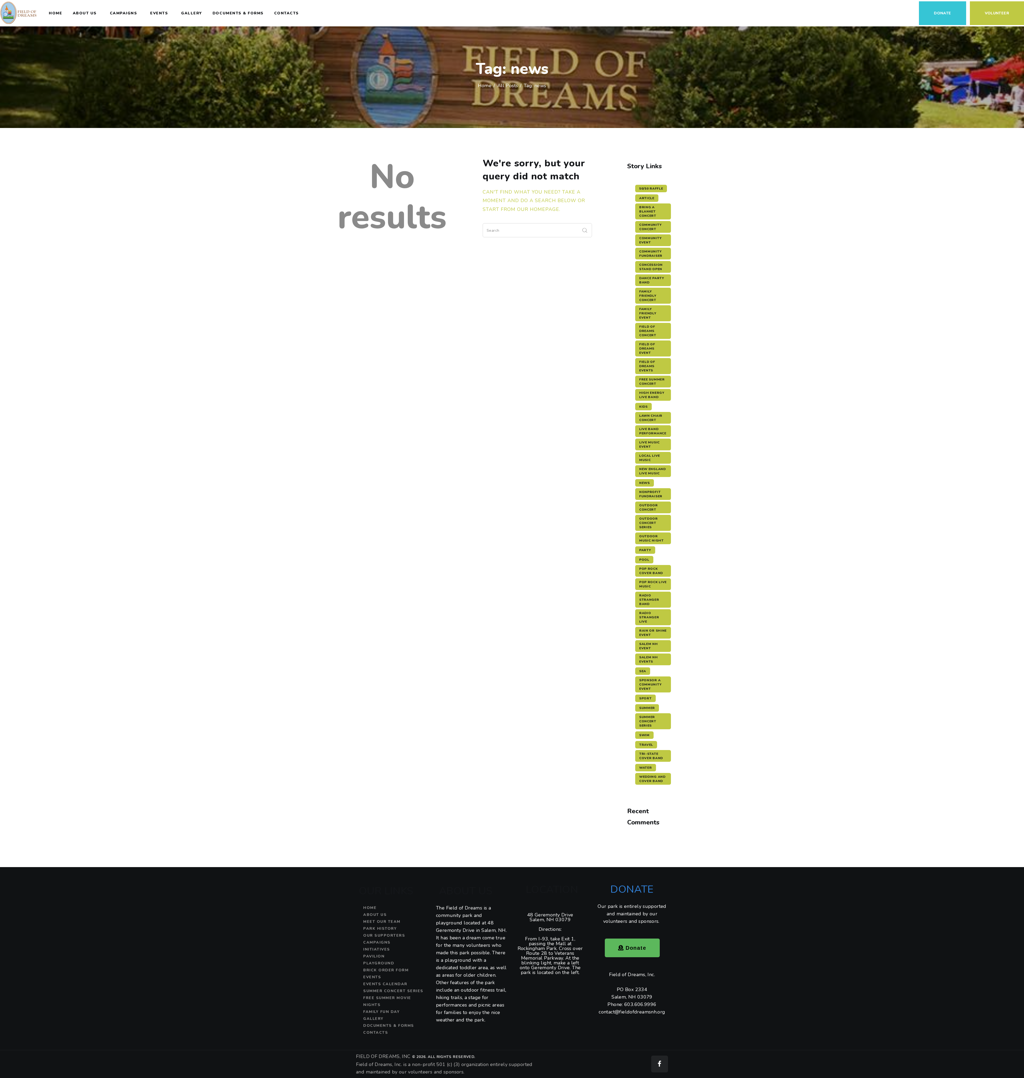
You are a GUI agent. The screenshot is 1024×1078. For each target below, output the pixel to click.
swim (644, 735)
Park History (380, 928)
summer (647, 708)
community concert (650, 227)
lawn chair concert (650, 418)
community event (650, 240)
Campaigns (377, 942)
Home (485, 85)
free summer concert (652, 381)
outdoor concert (648, 507)
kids (643, 406)
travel (646, 745)
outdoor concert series (648, 522)
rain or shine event (653, 632)
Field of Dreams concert (647, 330)
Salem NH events (648, 659)
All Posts (507, 85)
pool (644, 560)
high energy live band (652, 395)
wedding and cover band (652, 779)
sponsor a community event (650, 684)
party (645, 550)
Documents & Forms (388, 1025)
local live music (649, 458)
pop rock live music (653, 584)
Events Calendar (385, 984)
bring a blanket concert (647, 211)
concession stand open (651, 267)
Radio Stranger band (649, 599)
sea (642, 671)
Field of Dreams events (647, 366)
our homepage (538, 209)
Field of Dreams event (647, 348)
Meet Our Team (382, 921)
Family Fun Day (381, 1011)
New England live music (652, 471)
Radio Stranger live (649, 617)
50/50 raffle (651, 188)
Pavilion (374, 956)
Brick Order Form (386, 970)
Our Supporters (384, 935)
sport (645, 698)
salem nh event (648, 646)
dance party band (651, 280)
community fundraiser (650, 253)
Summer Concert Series (393, 990)
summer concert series (647, 721)
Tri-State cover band (651, 756)
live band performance (652, 431)
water (645, 768)
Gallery (373, 1018)
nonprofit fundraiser (650, 494)
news (644, 483)
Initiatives (376, 949)
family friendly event (648, 313)
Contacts (375, 1032)
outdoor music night (651, 538)
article (646, 198)
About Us (375, 914)
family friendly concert (648, 295)
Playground (378, 963)
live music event (649, 444)
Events (372, 977)
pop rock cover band (651, 571)
